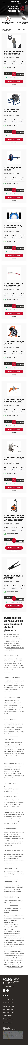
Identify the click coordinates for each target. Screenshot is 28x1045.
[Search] (26, 2)
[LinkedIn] (7, 990)
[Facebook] (4, 990)
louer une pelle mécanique (15, 966)
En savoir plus (14, 84)
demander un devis (14, 81)
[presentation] (1, 19)
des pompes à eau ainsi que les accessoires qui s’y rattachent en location (14, 953)
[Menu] (4, 2)
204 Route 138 (6, 1027)
